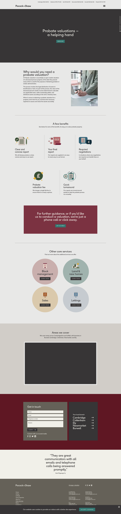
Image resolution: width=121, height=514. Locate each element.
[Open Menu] (104, 6)
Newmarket (79, 425)
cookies (37, 509)
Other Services (19, 501)
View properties (20, 497)
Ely (74, 423)
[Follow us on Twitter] (32, 436)
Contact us (18, 504)
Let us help (60, 225)
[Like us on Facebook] (28, 436)
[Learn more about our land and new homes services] (76, 278)
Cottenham (79, 420)
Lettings (18, 495)
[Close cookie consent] (119, 507)
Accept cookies (87, 509)
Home (17, 492)
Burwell (77, 428)
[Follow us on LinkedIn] (35, 436)
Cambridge (79, 417)
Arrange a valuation (74, 485)
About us (18, 499)
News (17, 503)
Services (60, 41)
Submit (31, 429)
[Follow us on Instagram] (30, 436)
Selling (17, 494)
